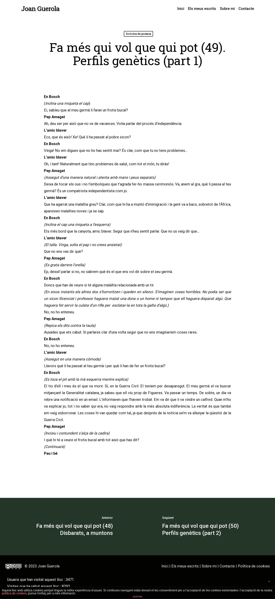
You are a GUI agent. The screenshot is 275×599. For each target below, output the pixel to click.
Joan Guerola (40, 8)
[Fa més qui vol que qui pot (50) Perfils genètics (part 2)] (206, 526)
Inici (164, 566)
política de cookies (14, 593)
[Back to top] (269, 581)
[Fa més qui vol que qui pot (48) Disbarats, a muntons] (69, 526)
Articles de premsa (138, 34)
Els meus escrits (185, 566)
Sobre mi (209, 566)
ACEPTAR (137, 596)
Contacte (227, 566)
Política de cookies (254, 566)
